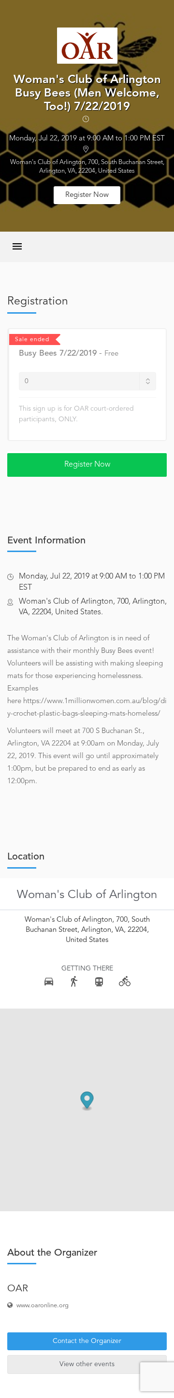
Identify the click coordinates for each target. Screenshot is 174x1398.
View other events (87, 1364)
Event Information (46, 541)
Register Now (87, 195)
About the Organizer (52, 1253)
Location (25, 857)
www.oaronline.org (42, 1305)
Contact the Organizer (87, 1341)
